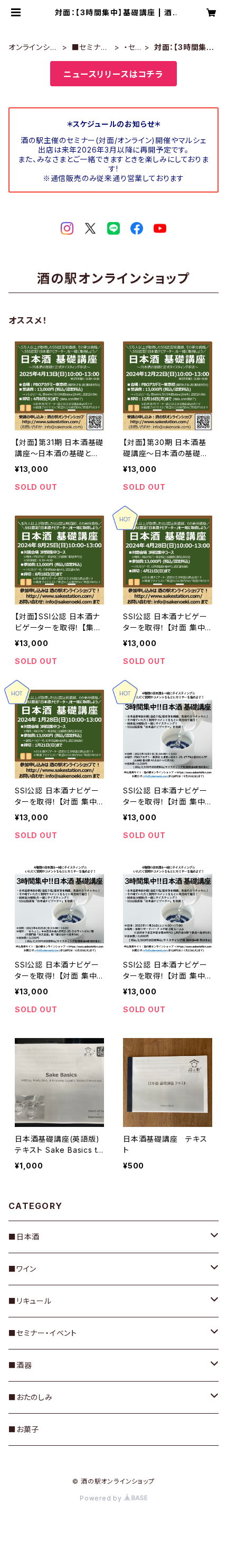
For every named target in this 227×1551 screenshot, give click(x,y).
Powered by (102, 1498)
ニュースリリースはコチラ (113, 74)
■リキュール (30, 1300)
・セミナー (131, 48)
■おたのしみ (30, 1397)
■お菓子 (23, 1429)
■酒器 (20, 1365)
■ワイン (22, 1268)
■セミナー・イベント (91, 48)
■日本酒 (24, 1236)
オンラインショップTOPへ (32, 48)
